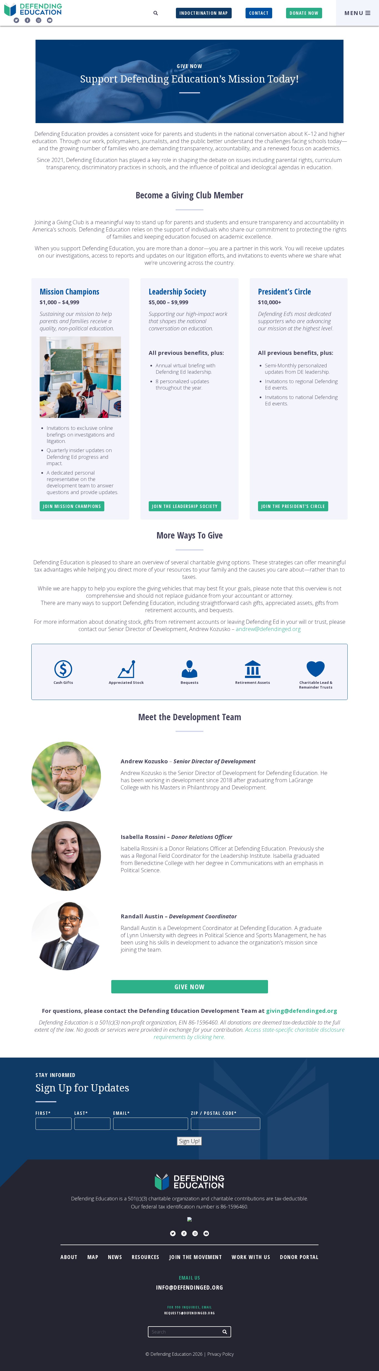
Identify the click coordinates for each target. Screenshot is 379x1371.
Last (79, 1113)
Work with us (251, 1257)
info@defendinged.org (189, 1287)
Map (92, 1257)
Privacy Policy (220, 1354)
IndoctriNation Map (204, 13)
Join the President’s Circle (293, 506)
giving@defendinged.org (301, 1010)
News (115, 1257)
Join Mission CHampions (72, 506)
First (42, 1113)
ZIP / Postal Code (212, 1113)
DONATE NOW (304, 13)
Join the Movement (195, 1257)
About (69, 1257)
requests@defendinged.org (189, 1313)
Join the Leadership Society (185, 506)
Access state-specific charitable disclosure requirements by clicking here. (249, 1033)
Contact (259, 13)
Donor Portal (299, 1257)
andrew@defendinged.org (268, 629)
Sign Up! (189, 1141)
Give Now (190, 986)
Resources (146, 1257)
